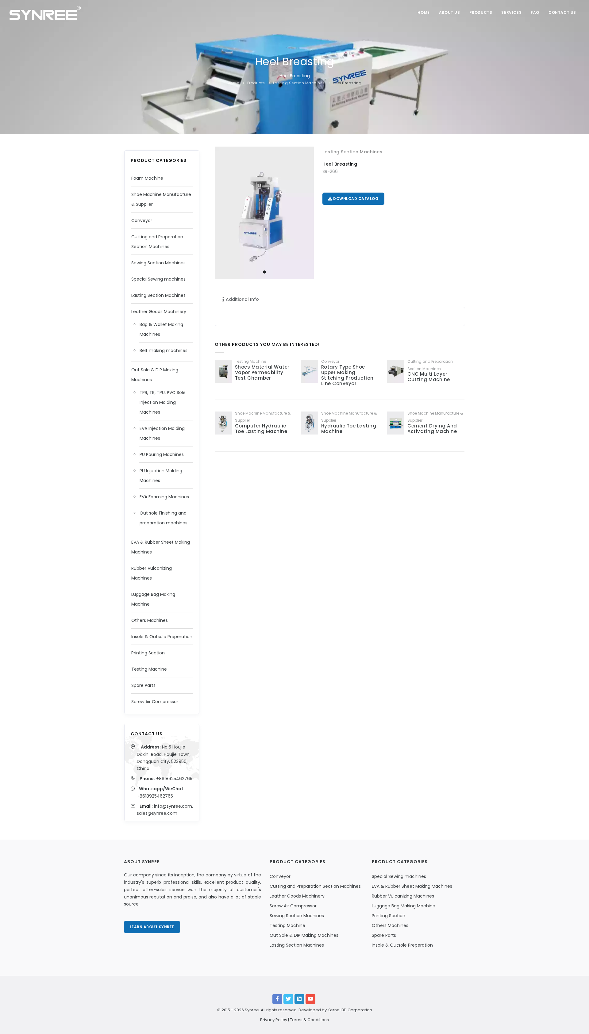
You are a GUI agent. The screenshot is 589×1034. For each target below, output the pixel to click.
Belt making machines (163, 350)
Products (480, 12)
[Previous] (221, 212)
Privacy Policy (273, 1020)
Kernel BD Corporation (350, 1010)
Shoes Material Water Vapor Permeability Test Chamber (262, 372)
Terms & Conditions (309, 1020)
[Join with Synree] (299, 999)
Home (423, 12)
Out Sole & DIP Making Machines (304, 935)
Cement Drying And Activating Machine (432, 429)
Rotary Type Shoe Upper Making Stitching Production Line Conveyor (347, 375)
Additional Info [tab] (242, 299)
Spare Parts (143, 685)
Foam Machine (147, 178)
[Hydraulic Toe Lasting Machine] (309, 423)
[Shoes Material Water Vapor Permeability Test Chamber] (223, 371)
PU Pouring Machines (162, 454)
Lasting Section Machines (299, 83)
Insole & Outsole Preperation (161, 637)
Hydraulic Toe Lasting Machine (348, 429)
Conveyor (141, 220)
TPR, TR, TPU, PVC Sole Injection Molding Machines (163, 402)
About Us (449, 12)
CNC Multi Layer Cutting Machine (428, 377)
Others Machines (149, 620)
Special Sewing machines (158, 279)
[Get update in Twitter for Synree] (288, 999)
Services (511, 12)
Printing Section (148, 653)
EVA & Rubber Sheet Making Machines (412, 886)
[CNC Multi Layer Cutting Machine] (395, 371)
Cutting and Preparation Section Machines (315, 886)
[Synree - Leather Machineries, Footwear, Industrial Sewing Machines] (45, 12)
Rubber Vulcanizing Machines (403, 896)
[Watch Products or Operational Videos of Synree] (310, 999)
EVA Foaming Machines (164, 497)
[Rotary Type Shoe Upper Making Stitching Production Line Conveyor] (309, 371)
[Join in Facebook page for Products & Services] (277, 999)
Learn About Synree (152, 926)
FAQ (535, 12)
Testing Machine (149, 669)
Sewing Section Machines (158, 263)
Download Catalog (355, 198)
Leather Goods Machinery (158, 311)
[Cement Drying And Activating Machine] (395, 423)
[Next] (308, 212)
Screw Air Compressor (154, 702)
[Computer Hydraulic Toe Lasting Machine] (223, 423)
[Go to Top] (575, 1023)
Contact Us (562, 12)
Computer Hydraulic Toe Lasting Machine (261, 429)
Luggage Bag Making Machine (403, 906)
